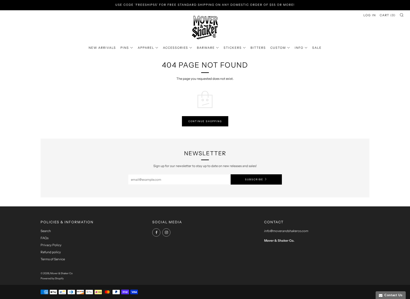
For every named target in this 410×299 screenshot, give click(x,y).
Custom (278, 48)
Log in (369, 15)
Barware (206, 48)
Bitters (258, 48)
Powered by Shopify (52, 278)
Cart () (388, 15)
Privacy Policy (51, 245)
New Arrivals (102, 48)
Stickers (233, 48)
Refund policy (51, 252)
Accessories (175, 48)
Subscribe (254, 179)
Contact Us (392, 295)
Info (299, 48)
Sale (317, 48)
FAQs (44, 238)
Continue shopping (205, 121)
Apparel (146, 48)
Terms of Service (53, 259)
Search (46, 231)
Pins (124, 48)
